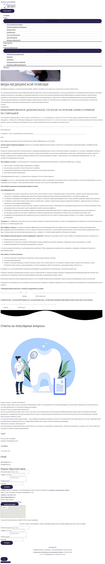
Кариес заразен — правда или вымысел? (13, 402)
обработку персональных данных (59, 490)
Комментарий (5, 481)
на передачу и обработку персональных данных (48, 552)
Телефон (4, 475)
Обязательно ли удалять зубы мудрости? (13, 423)
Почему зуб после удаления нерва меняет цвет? (15, 409)
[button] (51, 402)
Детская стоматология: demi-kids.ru (11, 502)
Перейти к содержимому (8, 2)
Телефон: (8, 495)
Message (3, 483)
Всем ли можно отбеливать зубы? (11, 416)
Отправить (7, 487)
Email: (8, 497)
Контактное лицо (6, 472)
